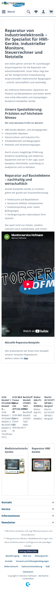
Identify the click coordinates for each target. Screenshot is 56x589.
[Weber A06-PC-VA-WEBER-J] (39, 379)
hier (26, 358)
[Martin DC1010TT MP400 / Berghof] (49, 379)
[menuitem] (8, 12)
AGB (47, 566)
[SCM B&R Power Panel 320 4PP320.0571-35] (17, 379)
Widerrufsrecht (11, 566)
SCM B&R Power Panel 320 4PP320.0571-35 (17, 404)
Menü (11, 11)
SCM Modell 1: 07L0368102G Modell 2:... (7, 403)
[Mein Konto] (43, 12)
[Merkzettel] (36, 12)
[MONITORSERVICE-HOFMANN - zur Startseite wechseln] (13, 4)
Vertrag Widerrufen (28, 551)
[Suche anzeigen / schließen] (28, 12)
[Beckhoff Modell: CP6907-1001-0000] (28, 379)
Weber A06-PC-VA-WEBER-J (38, 401)
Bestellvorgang (12, 555)
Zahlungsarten (41, 555)
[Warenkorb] (51, 12)
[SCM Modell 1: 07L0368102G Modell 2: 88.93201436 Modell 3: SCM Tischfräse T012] (7, 379)
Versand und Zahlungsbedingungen (32, 561)
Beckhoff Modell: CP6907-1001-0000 (28, 403)
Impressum (28, 571)
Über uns (27, 555)
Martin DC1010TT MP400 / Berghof (49, 401)
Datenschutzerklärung (32, 566)
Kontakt (8, 561)
